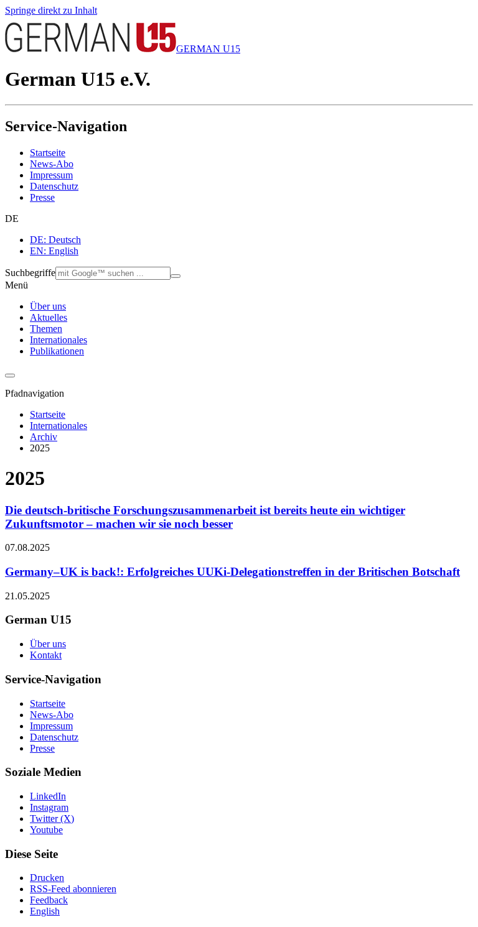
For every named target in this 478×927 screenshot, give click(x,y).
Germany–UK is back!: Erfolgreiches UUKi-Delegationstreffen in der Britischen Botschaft (232, 571)
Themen (46, 328)
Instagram (49, 807)
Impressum (51, 175)
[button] (239, 218)
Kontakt (46, 655)
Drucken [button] (47, 877)
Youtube (46, 829)
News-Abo (51, 164)
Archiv (43, 436)
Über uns (48, 306)
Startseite (47, 152)
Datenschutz (54, 186)
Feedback (49, 900)
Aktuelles (48, 317)
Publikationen (57, 351)
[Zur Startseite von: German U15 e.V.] (90, 49)
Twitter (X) (52, 818)
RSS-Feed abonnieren (73, 888)
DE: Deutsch (55, 239)
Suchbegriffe (30, 272)
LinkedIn (48, 796)
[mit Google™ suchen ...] (175, 276)
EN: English (54, 251)
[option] (251, 240)
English (45, 911)
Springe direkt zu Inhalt (51, 10)
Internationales (58, 339)
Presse (42, 197)
